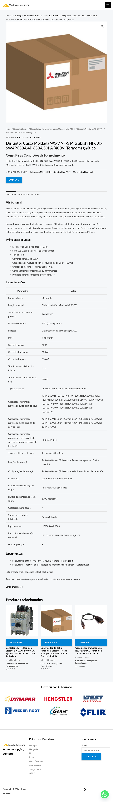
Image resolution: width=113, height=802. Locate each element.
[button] (102, 26)
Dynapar (33, 745)
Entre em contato (14, 587)
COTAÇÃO (14, 180)
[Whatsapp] (105, 794)
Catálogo (17, 15)
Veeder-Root (35, 765)
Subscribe (91, 756)
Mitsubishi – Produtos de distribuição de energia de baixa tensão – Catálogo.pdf (50, 564)
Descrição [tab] (11, 194)
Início (8, 15)
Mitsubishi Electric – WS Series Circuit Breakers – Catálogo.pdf (42, 560)
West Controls (36, 761)
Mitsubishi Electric (33, 15)
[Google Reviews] (84, 789)
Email (85, 745)
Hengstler (34, 749)
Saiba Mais (16, 642)
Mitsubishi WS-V (52, 15)
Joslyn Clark (35, 769)
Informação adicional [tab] (29, 194)
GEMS (32, 773)
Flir (30, 753)
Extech (32, 757)
